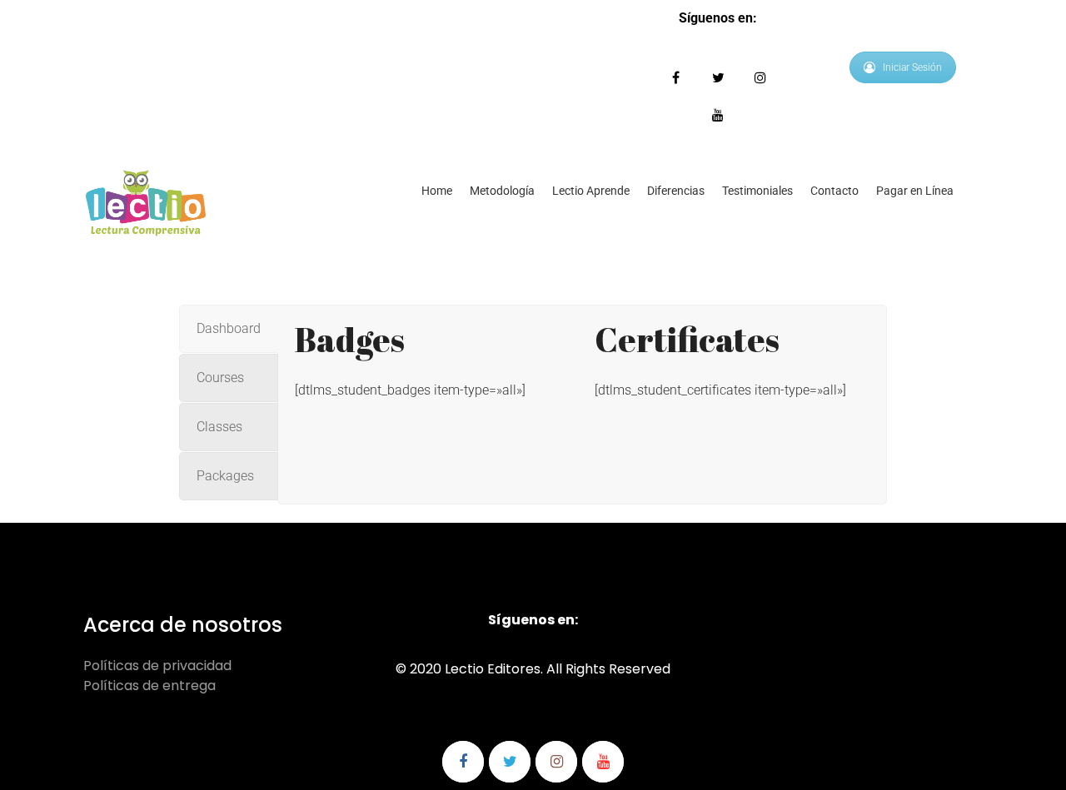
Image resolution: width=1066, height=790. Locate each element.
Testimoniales (757, 190)
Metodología (502, 190)
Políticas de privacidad (157, 665)
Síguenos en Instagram (761, 78)
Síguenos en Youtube (718, 115)
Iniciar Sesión (912, 67)
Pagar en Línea (915, 190)
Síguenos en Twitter (718, 78)
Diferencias (676, 190)
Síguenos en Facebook (676, 78)
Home (436, 190)
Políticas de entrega (149, 685)
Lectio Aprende (591, 190)
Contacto (834, 190)
